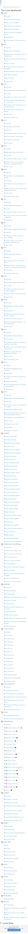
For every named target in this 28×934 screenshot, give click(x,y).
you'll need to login (19, 928)
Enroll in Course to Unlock (14, 930)
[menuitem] (1, 3)
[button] (1, 1)
